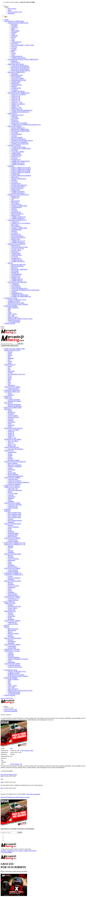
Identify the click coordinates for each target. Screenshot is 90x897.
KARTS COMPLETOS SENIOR (20, 172)
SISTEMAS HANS (16, 137)
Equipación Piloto (13, 595)
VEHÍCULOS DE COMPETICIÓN (18, 23)
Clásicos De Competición (15, 490)
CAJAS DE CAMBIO (17, 78)
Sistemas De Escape (13, 417)
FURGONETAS (16, 287)
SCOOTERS (15, 271)
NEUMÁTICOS (16, 159)
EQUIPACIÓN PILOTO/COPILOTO (15, 461)
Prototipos (10, 550)
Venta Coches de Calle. (10, 709)
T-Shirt (12, 764)
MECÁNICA (15, 202)
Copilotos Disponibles (14, 399)
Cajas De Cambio (13, 415)
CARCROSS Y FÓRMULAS (12, 573)
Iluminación (11, 425)
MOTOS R (14, 268)
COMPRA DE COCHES (18, 58)
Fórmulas (10, 547)
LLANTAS (14, 89)
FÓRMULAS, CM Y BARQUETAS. (18, 194)
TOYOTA (14, 46)
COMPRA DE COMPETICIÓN (20, 161)
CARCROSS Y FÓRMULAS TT (17, 220)
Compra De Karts (13, 539)
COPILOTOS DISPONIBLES (20, 66)
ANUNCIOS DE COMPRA (12, 387)
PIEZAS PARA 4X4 (10, 611)
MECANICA (15, 177)
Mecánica (10, 555)
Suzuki (10, 377)
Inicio (5, 706)
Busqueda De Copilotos (14, 401)
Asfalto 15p (11, 433)
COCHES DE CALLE (10, 298)
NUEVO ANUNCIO (7, 698)
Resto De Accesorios (13, 460)
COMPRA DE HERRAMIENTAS (21, 296)
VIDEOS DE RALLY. (14, 320)
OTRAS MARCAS (16, 56)
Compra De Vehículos (14, 665)
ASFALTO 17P (15, 101)
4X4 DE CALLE (16, 250)
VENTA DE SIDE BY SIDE (19, 247)
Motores (10, 411)
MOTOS (10, 263)
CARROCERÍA (16, 81)
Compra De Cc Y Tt (13, 598)
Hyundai (10, 372)
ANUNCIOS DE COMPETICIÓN (14, 21)
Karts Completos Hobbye (15, 520)
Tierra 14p (10, 442)
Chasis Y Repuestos (13, 527)
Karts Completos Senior (14, 517)
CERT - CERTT (12, 314)
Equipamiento (11, 641)
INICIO (6, 19)
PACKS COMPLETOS (18, 128)
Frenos (10, 423)
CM (12, 199)
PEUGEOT (14, 24)
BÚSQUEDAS (15, 62)
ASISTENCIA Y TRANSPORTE (17, 282)
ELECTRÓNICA (16, 77)
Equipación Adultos (13, 533)
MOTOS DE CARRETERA (19, 269)
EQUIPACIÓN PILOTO (18, 237)
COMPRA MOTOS (17, 279)
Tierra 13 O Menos (13, 441)
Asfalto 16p (11, 434)
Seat (9, 368)
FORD (13, 34)
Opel (9, 369)
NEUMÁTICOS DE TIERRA (12, 439)
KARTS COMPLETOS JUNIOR (20, 171)
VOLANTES (15, 118)
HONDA (14, 50)
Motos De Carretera (13, 633)
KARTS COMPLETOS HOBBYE (21, 175)
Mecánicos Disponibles (14, 404)
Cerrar (6, 7)
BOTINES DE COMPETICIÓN (20, 131)
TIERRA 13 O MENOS (18, 104)
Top (21, 764)
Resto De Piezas (12, 536)
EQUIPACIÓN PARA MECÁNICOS (22, 140)
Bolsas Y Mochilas (13, 474)
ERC (9, 310)
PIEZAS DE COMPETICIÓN (16, 72)
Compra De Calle (12, 506)
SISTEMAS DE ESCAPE (18, 80)
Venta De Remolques (14, 657)
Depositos (10, 420)
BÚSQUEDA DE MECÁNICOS (20, 70)
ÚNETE (20, 832)
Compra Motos (12, 646)
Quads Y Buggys (12, 608)
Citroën (10, 353)
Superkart (10, 519)
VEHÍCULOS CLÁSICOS (12, 485)
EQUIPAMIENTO (16, 274)
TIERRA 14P (15, 105)
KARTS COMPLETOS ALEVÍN (20, 167)
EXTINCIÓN (15, 121)
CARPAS (14, 291)
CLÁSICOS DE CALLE (18, 147)
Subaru (10, 366)
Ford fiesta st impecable (10, 711)
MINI (12, 51)
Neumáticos (11, 501)
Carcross (10, 576)
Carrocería (11, 418)
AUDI (13, 54)
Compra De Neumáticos (14, 481)
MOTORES (14, 73)
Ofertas (10, 393)
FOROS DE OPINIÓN (10, 306)
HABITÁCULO (12, 113)
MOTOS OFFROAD (17, 266)
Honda (10, 379)
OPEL (13, 40)
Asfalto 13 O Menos (13, 430)
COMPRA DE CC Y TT (18, 241)
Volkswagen (11, 371)
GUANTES (14, 132)
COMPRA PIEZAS (16, 280)
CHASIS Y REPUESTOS (18, 178)
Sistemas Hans (12, 473)
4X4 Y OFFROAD (9, 601)
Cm (9, 549)
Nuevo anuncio (12, 8)
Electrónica (11, 414)
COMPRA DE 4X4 (16, 260)
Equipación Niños (13, 535)
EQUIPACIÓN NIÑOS (18, 186)
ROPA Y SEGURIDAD (14, 126)
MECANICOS (8, 403)
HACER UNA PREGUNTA (9, 774)
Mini (9, 380)
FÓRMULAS (15, 198)
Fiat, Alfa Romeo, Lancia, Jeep (16, 374)
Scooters (10, 635)
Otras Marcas (11, 385)
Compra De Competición (15, 504)
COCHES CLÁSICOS (14, 145)
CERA (10, 312)
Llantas (10, 426)
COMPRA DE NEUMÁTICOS (20, 112)
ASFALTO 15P (15, 97)
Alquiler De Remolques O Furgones (18, 659)
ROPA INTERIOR (16, 134)
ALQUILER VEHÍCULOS (12, 390)
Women (17, 764)
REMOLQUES (15, 190)
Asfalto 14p (11, 431)
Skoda (9, 363)
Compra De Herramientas (15, 667)
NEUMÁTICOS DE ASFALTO (13, 428)
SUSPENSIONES (16, 85)
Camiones (10, 652)
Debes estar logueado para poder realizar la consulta (15, 797)
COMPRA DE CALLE (18, 163)
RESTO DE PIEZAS (17, 188)
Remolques (11, 522)
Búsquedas (11, 395)
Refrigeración (11, 412)
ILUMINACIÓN (16, 88)
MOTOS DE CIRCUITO (18, 264)
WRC (9, 309)
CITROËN (14, 26)
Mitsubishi (11, 358)
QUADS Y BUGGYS (17, 248)
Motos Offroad (12, 630)
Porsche (10, 361)
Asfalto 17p (11, 436)
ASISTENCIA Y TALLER (12, 649)
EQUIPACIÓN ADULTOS (19, 185)
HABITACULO (9, 450)
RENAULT (14, 27)
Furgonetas (11, 655)
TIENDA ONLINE (9, 323)
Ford (9, 360)
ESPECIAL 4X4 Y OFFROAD (16, 244)
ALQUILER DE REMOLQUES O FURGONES (25, 290)
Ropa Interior (11, 469)
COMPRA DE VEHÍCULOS (19, 295)
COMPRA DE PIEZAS (18, 91)
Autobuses (11, 654)
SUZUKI (14, 48)
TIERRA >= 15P (16, 107)
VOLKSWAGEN (16, 42)
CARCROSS (15, 221)
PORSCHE (14, 35)
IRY (11, 748)
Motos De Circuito (13, 628)
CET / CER (11, 315)
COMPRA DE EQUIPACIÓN (20, 143)
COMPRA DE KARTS (18, 191)
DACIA (13, 53)
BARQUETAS (15, 196)
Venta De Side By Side (14, 606)
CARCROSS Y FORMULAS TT (13, 574)
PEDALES (14, 120)
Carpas (10, 660)
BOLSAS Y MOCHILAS (18, 139)
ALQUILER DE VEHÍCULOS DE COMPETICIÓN (23, 59)
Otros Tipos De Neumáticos (15, 449)
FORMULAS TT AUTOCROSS (20, 223)
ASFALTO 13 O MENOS (18, 94)
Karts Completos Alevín (14, 512)
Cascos (10, 471)
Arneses (10, 453)
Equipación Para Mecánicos (15, 476)
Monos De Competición (14, 465)
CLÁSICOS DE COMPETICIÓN (21, 148)
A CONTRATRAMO (14, 322)
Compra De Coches (13, 388)
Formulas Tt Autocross (14, 578)
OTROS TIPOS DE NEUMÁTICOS (21, 110)
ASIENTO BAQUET (17, 115)
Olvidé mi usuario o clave (15, 12)
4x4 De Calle (11, 609)
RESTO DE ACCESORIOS (19, 123)
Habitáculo (11, 498)
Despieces (10, 640)
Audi (9, 383)
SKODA (13, 37)
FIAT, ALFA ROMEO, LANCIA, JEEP (22, 45)
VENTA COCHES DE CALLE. (17, 299)
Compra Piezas (12, 648)
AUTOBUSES (15, 285)
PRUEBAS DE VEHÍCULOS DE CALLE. (20, 318)
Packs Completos (12, 463)
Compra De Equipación (14, 484)
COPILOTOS (8, 398)
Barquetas (10, 546)
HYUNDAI (14, 43)
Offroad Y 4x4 (12, 446)
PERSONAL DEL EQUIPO (16, 64)
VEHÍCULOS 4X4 (9, 603)
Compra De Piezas (13, 479)
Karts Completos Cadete (14, 514)
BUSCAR (20, 343)
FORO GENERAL (13, 307)
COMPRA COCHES (14, 301)
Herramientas (11, 662)
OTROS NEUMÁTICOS (11, 447)
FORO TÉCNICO (13, 317)
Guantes (10, 468)
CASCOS (14, 136)
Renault (10, 355)
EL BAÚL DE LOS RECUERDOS (18, 304)
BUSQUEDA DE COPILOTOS (20, 67)
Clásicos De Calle (13, 488)
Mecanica (10, 525)
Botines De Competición (14, 466)
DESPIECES (15, 272)
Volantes (10, 455)
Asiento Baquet (12, 452)
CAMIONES (15, 283)
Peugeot (10, 352)
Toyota (10, 376)
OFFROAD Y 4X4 (16, 108)
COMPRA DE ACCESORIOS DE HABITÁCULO (26, 124)
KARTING (11, 166)
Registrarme (11, 13)
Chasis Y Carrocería (13, 558)
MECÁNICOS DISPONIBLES (20, 69)
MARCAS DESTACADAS (12, 350)
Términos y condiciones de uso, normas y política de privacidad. (18, 850)
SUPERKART (15, 174)
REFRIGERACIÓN (17, 75)
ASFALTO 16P (15, 99)
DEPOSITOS (15, 83)
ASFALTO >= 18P (16, 102)
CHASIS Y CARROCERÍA (19, 206)
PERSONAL (8, 396)
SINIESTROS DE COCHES (16, 303)
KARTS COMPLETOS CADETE (21, 169)
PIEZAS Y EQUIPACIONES (12, 523)
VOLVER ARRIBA (6, 852)
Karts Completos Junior (14, 515)
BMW (13, 29)
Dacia (9, 382)
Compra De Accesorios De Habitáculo (18, 482)
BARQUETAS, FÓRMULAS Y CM (14, 543)
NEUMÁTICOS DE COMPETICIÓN (19, 93)
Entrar (9, 10)
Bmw (9, 356)
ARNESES (14, 116)
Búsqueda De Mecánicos (15, 406)
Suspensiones (11, 422)
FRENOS (14, 86)
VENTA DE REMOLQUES (19, 288)
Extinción (10, 458)
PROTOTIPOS (15, 201)
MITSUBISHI (15, 31)
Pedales (10, 457)
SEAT (13, 38)
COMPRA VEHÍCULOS (18, 217)
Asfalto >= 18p (12, 438)
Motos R (10, 632)
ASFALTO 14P (15, 96)
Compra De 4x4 (12, 622)
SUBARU (14, 32)
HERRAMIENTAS (16, 293)
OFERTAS (14, 61)
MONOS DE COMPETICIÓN (20, 129)
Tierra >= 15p (11, 444)
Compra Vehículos (13, 570)
